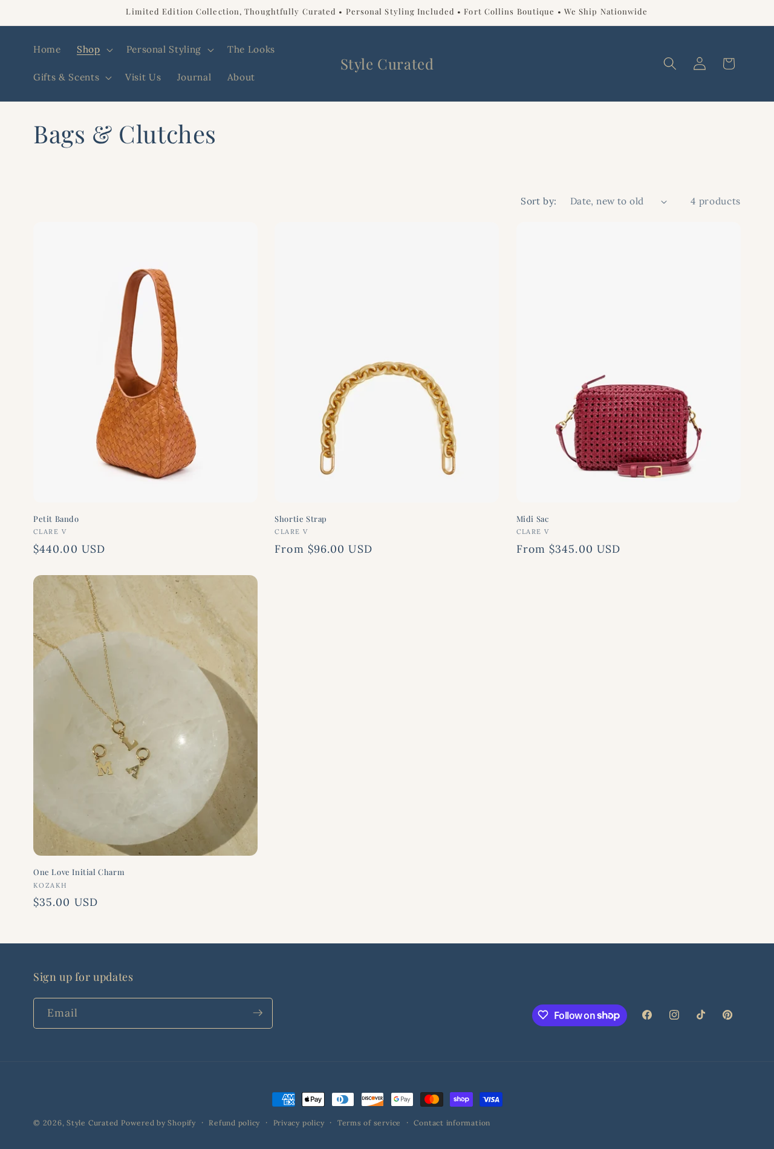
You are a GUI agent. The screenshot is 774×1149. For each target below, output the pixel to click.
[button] (94, 49)
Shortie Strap (301, 519)
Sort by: (539, 201)
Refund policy (234, 1122)
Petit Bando (56, 519)
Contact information (452, 1122)
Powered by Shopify (158, 1122)
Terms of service (369, 1122)
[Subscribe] (257, 1013)
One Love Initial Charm (79, 872)
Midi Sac (532, 519)
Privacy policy (299, 1122)
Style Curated (93, 1122)
